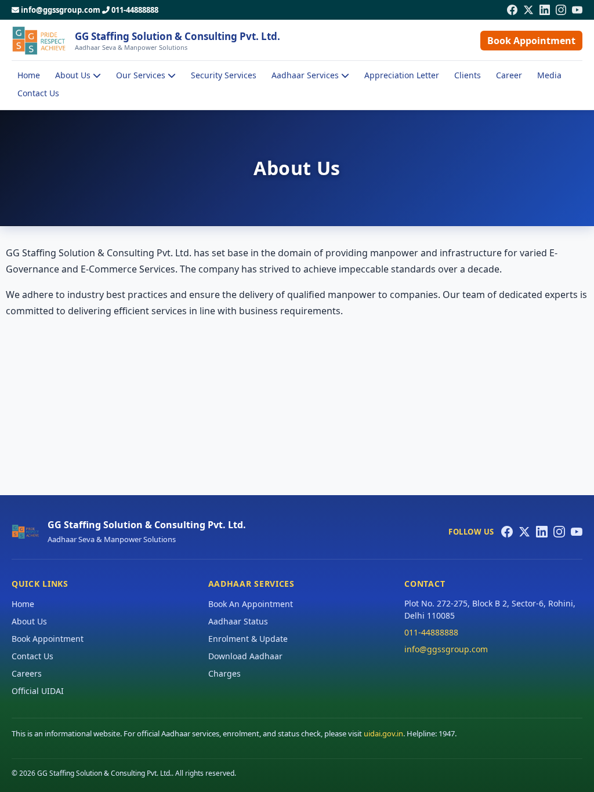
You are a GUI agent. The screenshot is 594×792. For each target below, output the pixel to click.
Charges (224, 673)
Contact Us (38, 93)
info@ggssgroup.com (60, 10)
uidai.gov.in (383, 733)
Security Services (223, 75)
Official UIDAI (38, 690)
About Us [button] (74, 75)
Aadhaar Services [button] (306, 75)
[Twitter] (528, 10)
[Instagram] (561, 10)
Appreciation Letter (401, 75)
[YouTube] (577, 10)
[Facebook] (512, 10)
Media (549, 75)
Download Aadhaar (245, 656)
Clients (467, 75)
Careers (27, 673)
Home (28, 75)
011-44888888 (134, 10)
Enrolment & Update (248, 638)
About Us (29, 621)
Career (509, 75)
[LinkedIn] (544, 10)
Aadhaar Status (238, 621)
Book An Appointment (250, 603)
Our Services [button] (142, 75)
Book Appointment (531, 40)
